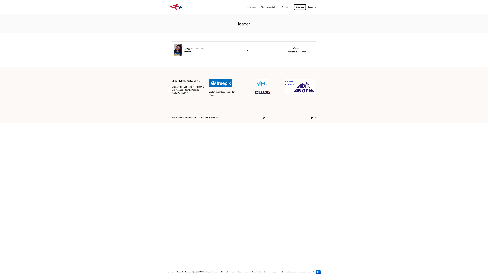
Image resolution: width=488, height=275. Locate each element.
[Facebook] (315, 117)
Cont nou (300, 7)
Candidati (285, 7)
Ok (318, 272)
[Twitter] (312, 117)
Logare (311, 7)
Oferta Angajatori (268, 7)
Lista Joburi (251, 7)
